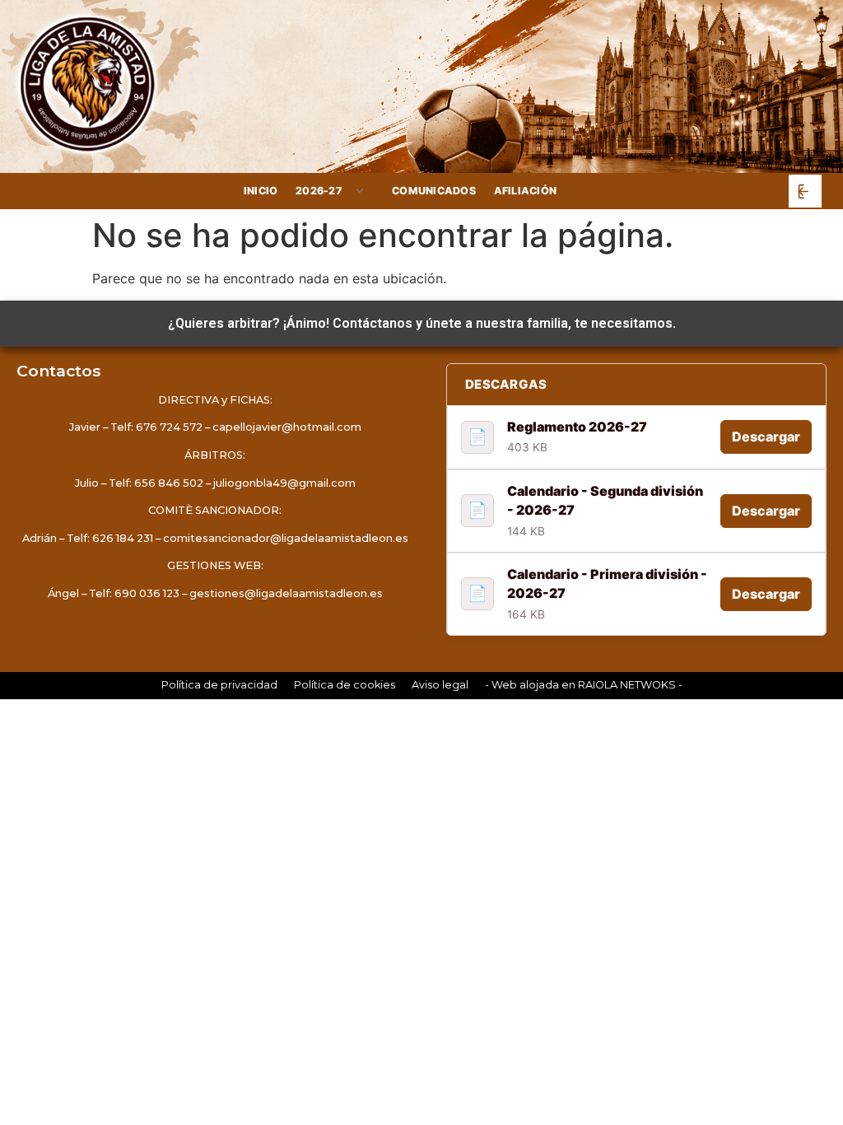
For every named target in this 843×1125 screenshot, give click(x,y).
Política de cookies (344, 685)
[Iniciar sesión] (805, 191)
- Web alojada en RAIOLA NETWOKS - (583, 685)
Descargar (766, 436)
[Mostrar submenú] (360, 190)
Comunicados (434, 190)
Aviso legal (440, 685)
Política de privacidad (219, 685)
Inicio (261, 190)
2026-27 (319, 191)
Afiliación (525, 190)
